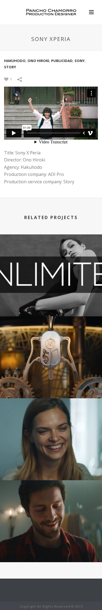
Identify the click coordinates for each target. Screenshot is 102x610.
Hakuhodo (15, 60)
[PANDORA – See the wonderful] (51, 423)
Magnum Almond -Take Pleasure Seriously (51, 377)
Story (10, 66)
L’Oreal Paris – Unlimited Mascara (51, 295)
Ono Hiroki (38, 60)
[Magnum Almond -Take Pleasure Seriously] (51, 341)
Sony (80, 60)
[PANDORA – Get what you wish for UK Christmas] (51, 505)
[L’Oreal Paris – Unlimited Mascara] (51, 259)
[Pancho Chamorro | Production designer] (51, 12)
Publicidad (62, 60)
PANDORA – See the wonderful (51, 465)
